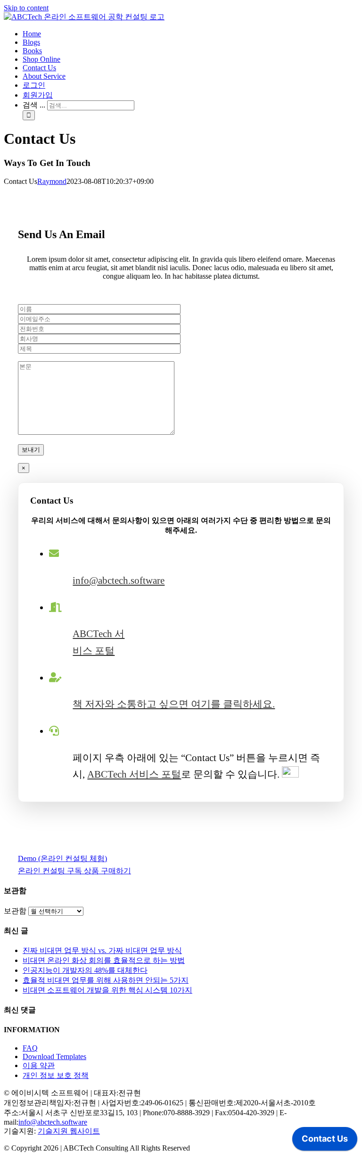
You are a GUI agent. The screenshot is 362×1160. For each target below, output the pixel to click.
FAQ (30, 1048)
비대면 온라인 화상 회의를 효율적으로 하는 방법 (104, 960)
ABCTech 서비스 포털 (134, 774)
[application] (325, 1141)
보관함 (15, 911)
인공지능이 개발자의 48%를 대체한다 (85, 970)
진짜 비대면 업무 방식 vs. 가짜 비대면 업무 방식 (102, 950)
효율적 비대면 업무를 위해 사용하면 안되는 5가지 (106, 980)
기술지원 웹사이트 (69, 1131)
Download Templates (54, 1056)
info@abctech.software (119, 580)
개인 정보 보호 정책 (56, 1075)
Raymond (51, 181)
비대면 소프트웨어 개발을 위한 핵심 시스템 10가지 (107, 990)
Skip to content (26, 8)
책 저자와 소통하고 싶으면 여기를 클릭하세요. (174, 704)
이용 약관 (39, 1065)
